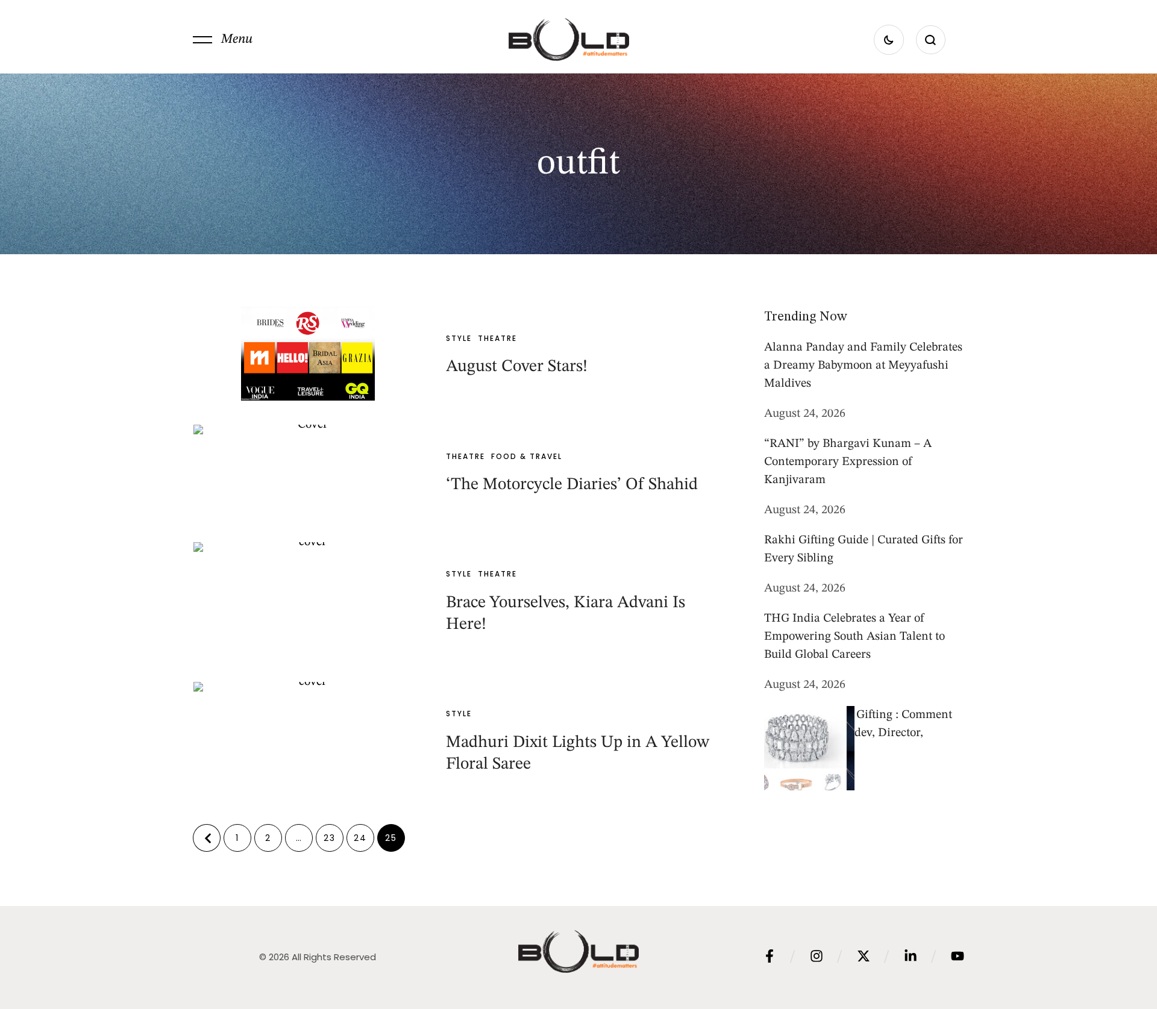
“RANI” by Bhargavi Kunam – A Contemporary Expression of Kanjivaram (848, 462)
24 (360, 838)
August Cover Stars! (517, 366)
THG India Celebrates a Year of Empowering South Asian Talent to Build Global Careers (854, 637)
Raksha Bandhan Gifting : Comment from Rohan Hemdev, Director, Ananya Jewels (858, 733)
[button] (222, 39)
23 (330, 838)
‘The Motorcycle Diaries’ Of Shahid (572, 484)
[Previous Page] (207, 838)
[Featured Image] (307, 354)
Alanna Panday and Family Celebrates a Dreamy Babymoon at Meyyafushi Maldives (863, 366)
